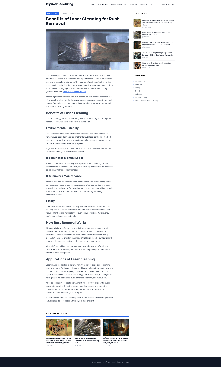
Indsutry (132, 4)
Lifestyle (155, 4)
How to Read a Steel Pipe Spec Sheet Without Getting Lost (86, 340)
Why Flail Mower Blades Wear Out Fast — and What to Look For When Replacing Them (59, 340)
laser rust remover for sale (74, 91)
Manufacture (168, 4)
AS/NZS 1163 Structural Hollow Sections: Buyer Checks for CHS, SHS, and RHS (115, 340)
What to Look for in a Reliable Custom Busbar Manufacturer (156, 64)
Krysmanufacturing (59, 4)
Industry (144, 4)
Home (92, 4)
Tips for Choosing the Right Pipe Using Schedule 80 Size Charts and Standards (157, 54)
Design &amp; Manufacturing (112, 4)
